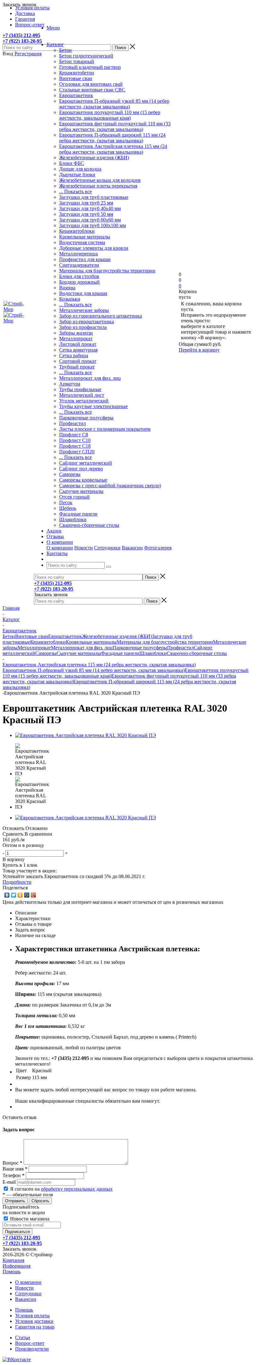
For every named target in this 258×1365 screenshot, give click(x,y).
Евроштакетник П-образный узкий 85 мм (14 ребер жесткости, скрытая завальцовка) (114, 103)
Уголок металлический (84, 400)
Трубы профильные (80, 389)
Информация (17, 1266)
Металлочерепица (78, 253)
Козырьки (69, 299)
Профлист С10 (75, 440)
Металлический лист (81, 395)
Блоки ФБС (71, 163)
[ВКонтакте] (7, 895)
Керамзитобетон (76, 72)
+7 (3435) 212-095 (21, 35)
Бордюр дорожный (79, 282)
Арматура (69, 383)
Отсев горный (74, 497)
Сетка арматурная (78, 349)
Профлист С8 (73, 434)
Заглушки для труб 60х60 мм (90, 219)
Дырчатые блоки (77, 174)
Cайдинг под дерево (81, 468)
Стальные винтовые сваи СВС (92, 89)
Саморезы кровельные (83, 480)
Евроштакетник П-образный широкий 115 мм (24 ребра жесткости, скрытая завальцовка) (112, 137)
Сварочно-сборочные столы (89, 525)
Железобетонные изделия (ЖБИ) (94, 157)
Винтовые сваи (75, 78)
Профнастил (72, 423)
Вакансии (132, 547)
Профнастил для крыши (85, 259)
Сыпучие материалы (81, 491)
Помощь (11, 1271)
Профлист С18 (75, 446)
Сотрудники (107, 547)
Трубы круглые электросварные (93, 406)
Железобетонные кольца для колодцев (100, 180)
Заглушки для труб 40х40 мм (90, 208)
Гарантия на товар (34, 1327)
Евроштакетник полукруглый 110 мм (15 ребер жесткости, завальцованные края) (109, 115)
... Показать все (75, 191)
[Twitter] (13, 895)
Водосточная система (82, 242)
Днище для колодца (80, 169)
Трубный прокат (77, 366)
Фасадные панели (78, 513)
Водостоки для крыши (83, 293)
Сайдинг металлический (85, 463)
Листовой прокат (77, 344)
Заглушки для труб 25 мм (86, 202)
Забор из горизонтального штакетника (100, 316)
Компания (13, 1260)
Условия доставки (34, 1321)
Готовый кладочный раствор (90, 67)
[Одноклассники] (20, 895)
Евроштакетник (76, 95)
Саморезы (70, 474)
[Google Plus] (33, 895)
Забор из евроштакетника (86, 321)
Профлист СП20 (76, 451)
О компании (60, 547)
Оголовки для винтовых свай (91, 84)
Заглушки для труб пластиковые (93, 197)
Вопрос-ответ (29, 1343)
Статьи (22, 1337)
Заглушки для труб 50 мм (86, 214)
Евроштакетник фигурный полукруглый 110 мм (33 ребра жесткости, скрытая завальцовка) (115, 126)
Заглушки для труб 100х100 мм (92, 225)
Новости (83, 547)
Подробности (17, 882)
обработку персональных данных (77, 1189)
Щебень (67, 508)
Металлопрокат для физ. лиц (90, 378)
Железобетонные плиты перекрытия (98, 185)
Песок (65, 502)
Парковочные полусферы (86, 417)
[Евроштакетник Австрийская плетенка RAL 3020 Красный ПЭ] (85, 735)
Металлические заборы (84, 310)
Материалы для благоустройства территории (107, 270)
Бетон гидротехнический (86, 55)
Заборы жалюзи (76, 333)
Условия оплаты (32, 1315)
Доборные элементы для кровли (93, 248)
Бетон (65, 50)
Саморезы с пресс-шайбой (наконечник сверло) (110, 485)
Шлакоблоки (73, 519)
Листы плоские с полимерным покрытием (104, 429)
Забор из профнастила (83, 327)
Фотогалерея (157, 547)
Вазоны (67, 287)
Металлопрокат (76, 338)
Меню (53, 27)
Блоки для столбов (79, 276)
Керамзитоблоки (77, 231)
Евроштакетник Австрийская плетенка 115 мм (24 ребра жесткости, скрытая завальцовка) (113, 149)
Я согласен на (61, 1189)
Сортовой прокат (77, 361)
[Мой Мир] (27, 895)
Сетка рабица (73, 355)
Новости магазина (29, 1218)
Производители (32, 1348)
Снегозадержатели (79, 265)
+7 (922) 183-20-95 (22, 41)
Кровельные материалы (84, 236)
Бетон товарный (76, 61)
